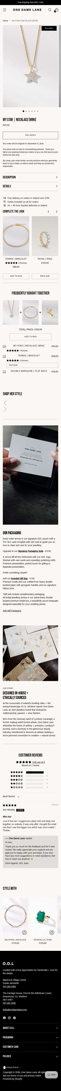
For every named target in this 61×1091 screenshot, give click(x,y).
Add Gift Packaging (12, 611)
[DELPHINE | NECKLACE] (15, 917)
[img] (9, 806)
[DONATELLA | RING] (43, 917)
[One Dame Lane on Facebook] (5, 1018)
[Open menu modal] (4, 10)
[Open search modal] (50, 10)
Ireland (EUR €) (12, 1068)
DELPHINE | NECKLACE (15, 940)
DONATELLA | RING (43, 940)
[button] (30, 404)
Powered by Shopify (12, 1079)
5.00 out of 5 (38, 762)
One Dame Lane (29, 1072)
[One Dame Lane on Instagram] (10, 1018)
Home (5, 21)
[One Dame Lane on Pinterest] (15, 1018)
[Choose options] (24, 932)
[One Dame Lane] (27, 10)
